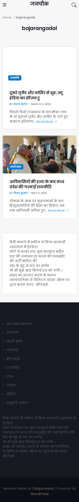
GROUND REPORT (19, 323)
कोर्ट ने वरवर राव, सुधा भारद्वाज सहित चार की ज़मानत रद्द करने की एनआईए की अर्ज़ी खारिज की (37, 256)
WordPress (40, 494)
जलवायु (12, 350)
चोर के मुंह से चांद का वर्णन (29, 266)
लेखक (11, 385)
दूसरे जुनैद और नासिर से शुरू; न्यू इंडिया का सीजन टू (36, 95)
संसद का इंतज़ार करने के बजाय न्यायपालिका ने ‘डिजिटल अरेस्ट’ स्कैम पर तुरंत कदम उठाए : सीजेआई (39, 280)
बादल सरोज (20, 104)
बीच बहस (13, 359)
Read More (45, 121)
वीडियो (11, 394)
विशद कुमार (20, 193)
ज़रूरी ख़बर (15, 166)
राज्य (9, 376)
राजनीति (14, 77)
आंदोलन (12, 332)
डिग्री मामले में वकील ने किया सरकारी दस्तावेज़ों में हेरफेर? (37, 244)
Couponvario (43, 488)
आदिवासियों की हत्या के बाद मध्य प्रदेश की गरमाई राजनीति (36, 184)
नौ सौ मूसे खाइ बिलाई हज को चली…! (36, 270)
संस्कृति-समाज (17, 403)
